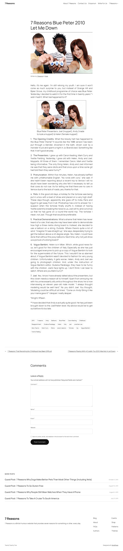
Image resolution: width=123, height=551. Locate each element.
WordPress (115, 545)
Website (33, 427)
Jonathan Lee (78, 324)
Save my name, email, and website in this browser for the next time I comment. (55, 436)
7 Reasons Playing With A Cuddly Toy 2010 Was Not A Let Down (91, 351)
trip (77, 328)
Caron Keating (72, 320)
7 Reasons (10, 3)
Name (33, 409)
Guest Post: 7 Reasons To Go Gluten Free (24, 486)
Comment (34, 384)
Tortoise (71, 328)
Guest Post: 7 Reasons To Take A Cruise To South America (32, 498)
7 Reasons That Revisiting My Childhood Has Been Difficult (30, 351)
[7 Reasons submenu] (117, 3)
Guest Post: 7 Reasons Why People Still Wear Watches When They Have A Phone (43, 492)
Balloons (53, 320)
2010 (33, 320)
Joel (70, 324)
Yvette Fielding (36, 332)
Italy (65, 324)
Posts (46, 76)
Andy (47, 320)
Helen (59, 324)
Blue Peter (62, 320)
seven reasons (61, 328)
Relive (53, 328)
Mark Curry (45, 328)
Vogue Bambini (85, 328)
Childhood (82, 320)
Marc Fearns (35, 328)
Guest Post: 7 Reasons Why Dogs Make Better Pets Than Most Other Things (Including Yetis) (48, 479)
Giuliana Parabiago (49, 324)
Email (33, 418)
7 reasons (40, 320)
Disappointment (36, 324)
